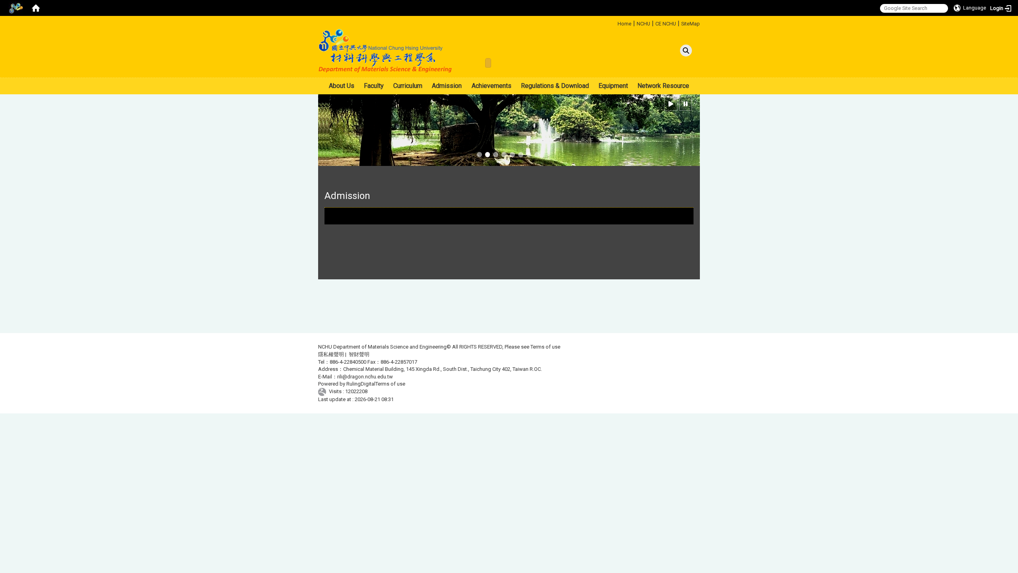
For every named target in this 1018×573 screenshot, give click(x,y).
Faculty (374, 86)
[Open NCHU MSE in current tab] (385, 50)
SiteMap (690, 24)
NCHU (643, 24)
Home (624, 24)
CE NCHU (665, 24)
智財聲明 (359, 354)
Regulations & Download (555, 86)
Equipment (613, 86)
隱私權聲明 (331, 354)
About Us (341, 86)
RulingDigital (360, 384)
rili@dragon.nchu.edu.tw (365, 377)
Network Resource (663, 86)
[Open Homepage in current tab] (36, 8)
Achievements (491, 86)
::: (614, 22)
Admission (447, 86)
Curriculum (407, 86)
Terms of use (545, 347)
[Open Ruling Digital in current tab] (323, 391)
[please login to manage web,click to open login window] (16, 8)
